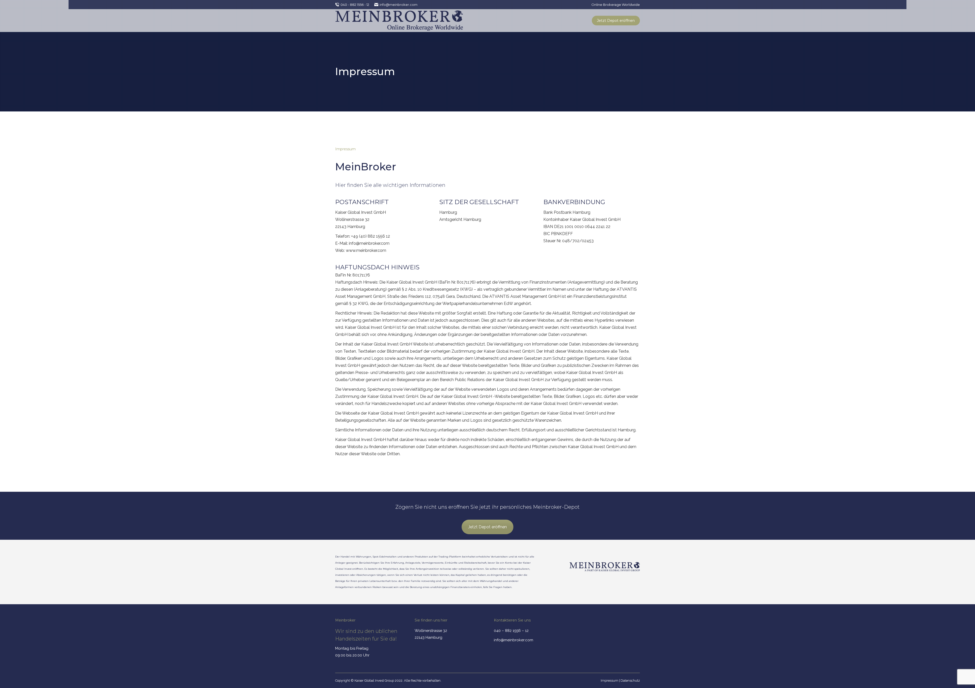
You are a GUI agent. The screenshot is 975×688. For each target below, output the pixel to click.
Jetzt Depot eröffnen (487, 527)
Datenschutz (630, 680)
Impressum (609, 680)
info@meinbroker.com (398, 5)
